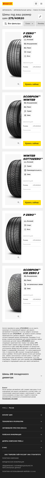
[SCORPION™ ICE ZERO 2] (13, 293)
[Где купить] (36, 4)
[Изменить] (40, 16)
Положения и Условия (10, 398)
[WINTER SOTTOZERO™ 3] (13, 179)
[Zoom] (18, 84)
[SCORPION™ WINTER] (13, 120)
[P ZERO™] (13, 236)
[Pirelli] (9, 3)
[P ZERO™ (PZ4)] (13, 59)
